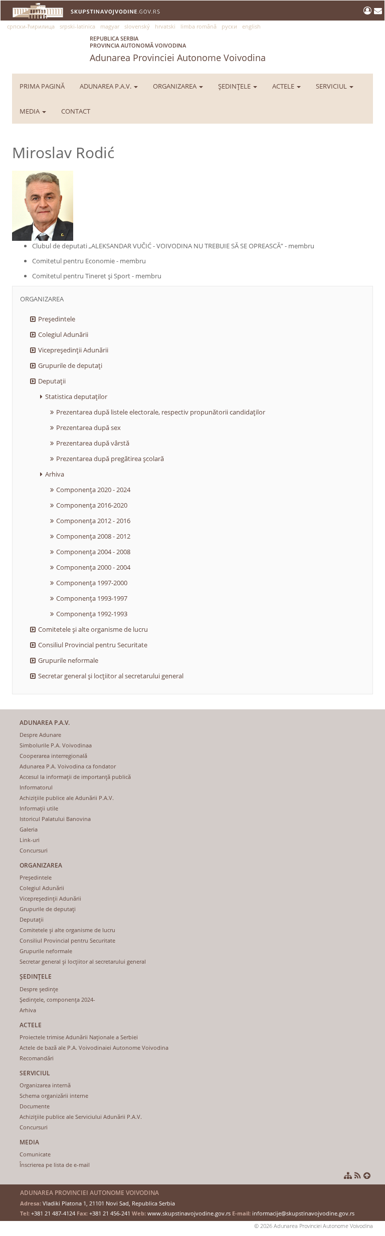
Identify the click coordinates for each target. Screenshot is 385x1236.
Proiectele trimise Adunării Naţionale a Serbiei (79, 1037)
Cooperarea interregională (53, 755)
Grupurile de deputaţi (70, 365)
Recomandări (37, 1058)
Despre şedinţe (39, 989)
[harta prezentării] (348, 1175)
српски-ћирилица (31, 26)
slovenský (137, 26)
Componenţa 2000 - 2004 (93, 567)
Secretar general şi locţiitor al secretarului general (110, 675)
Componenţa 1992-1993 (91, 613)
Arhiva (54, 474)
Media (30, 111)
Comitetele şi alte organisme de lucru (93, 629)
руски (229, 26)
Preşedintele (56, 318)
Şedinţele (235, 86)
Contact (75, 111)
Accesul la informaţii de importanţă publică (75, 776)
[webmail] (378, 11)
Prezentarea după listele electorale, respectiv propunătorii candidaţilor (160, 412)
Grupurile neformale (68, 660)
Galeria (29, 829)
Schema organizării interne (54, 1095)
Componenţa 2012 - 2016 (93, 520)
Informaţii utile (39, 808)
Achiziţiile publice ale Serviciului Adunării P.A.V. (81, 1116)
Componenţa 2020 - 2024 (93, 489)
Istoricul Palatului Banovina (55, 818)
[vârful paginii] (366, 1175)
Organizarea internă (45, 1085)
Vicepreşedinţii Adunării (73, 349)
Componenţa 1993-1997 (91, 598)
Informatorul (36, 787)
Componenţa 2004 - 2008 (93, 551)
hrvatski (165, 26)
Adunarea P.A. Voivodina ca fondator (68, 766)
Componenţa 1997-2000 (91, 582)
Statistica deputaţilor (76, 396)
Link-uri (30, 840)
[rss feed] (357, 1175)
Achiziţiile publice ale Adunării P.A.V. (67, 797)
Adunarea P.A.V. (106, 86)
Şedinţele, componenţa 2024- (57, 999)
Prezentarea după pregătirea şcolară (110, 458)
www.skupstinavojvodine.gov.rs (189, 1213)
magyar (109, 26)
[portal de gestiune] (368, 11)
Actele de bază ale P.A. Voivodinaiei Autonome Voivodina (94, 1047)
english (251, 26)
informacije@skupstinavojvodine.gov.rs (303, 1213)
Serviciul (332, 86)
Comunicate (35, 1154)
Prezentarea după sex (88, 427)
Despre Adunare (40, 734)
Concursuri (34, 850)
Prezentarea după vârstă (92, 443)
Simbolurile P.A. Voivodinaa (56, 745)
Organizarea (175, 86)
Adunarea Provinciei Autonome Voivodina (178, 49)
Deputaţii (52, 380)
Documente (35, 1106)
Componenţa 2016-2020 (91, 505)
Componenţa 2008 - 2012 (93, 536)
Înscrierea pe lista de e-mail (55, 1164)
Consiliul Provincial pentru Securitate (92, 644)
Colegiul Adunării (63, 334)
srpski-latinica (77, 26)
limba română (198, 26)
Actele (284, 86)
